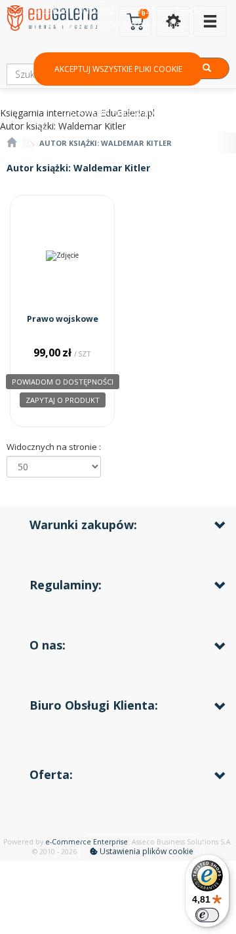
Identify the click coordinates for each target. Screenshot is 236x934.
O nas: (48, 645)
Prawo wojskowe (62, 318)
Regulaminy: (66, 585)
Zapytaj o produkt (63, 400)
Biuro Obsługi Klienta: (94, 705)
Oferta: (51, 774)
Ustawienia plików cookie (145, 851)
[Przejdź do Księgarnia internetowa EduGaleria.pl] (11, 142)
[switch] (207, 915)
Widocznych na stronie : (54, 447)
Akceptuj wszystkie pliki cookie (118, 69)
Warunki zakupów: (83, 524)
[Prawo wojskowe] (62, 256)
